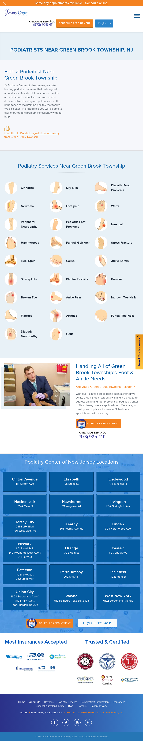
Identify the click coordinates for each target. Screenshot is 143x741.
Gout (69, 334)
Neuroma (27, 206)
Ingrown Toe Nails (123, 297)
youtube (77, 722)
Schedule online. (96, 3)
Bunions (116, 279)
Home (21, 702)
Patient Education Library (50, 706)
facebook (54, 722)
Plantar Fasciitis (77, 279)
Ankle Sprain (120, 261)
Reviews (49, 702)
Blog (70, 706)
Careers (82, 706)
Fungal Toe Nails (122, 316)
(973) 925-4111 (44, 25)
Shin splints (29, 279)
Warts (115, 206)
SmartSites (102, 736)
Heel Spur (28, 261)
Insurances (119, 702)
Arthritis (71, 316)
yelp (88, 722)
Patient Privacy (99, 706)
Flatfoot (26, 316)
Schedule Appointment (75, 23)
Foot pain (72, 206)
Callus (70, 261)
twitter (65, 722)
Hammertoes (30, 243)
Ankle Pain (73, 297)
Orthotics (27, 188)
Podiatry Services (67, 702)
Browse (136, 16)
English (102, 23)
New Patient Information (95, 702)
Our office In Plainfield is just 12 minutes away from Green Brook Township (31, 135)
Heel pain (117, 224)
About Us (34, 702)
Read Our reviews (139, 352)
